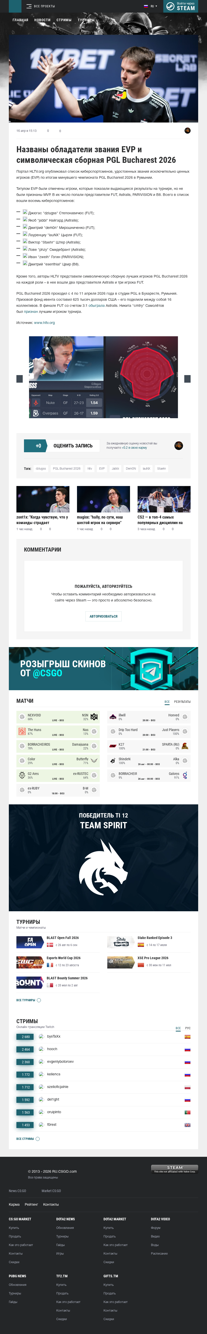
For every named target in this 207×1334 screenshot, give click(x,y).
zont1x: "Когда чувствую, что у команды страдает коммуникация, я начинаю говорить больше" (42, 520)
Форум (155, 1228)
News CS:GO (17, 1191)
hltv (90, 468)
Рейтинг (31, 1204)
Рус (188, 1028)
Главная (20, 20)
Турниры (86, 20)
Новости (42, 20)
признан (31, 312)
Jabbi (115, 468)
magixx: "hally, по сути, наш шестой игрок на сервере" (100, 520)
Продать (15, 1236)
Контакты (51, 1204)
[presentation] (19, 379)
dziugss (41, 468)
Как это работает (21, 1245)
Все (167, 702)
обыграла (97, 306)
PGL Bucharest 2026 (67, 468)
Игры (60, 1253)
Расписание (159, 1253)
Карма (14, 1204)
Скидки (14, 1262)
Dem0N (131, 468)
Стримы (64, 20)
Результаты (182, 702)
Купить (14, 1228)
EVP (102, 468)
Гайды (60, 1245)
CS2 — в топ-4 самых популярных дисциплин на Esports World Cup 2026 (160, 520)
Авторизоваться (103, 616)
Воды (155, 1245)
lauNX (146, 468)
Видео (155, 1236)
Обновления (65, 1228)
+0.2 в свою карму (134, 447)
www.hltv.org (44, 323)
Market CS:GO (51, 1191)
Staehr (161, 468)
